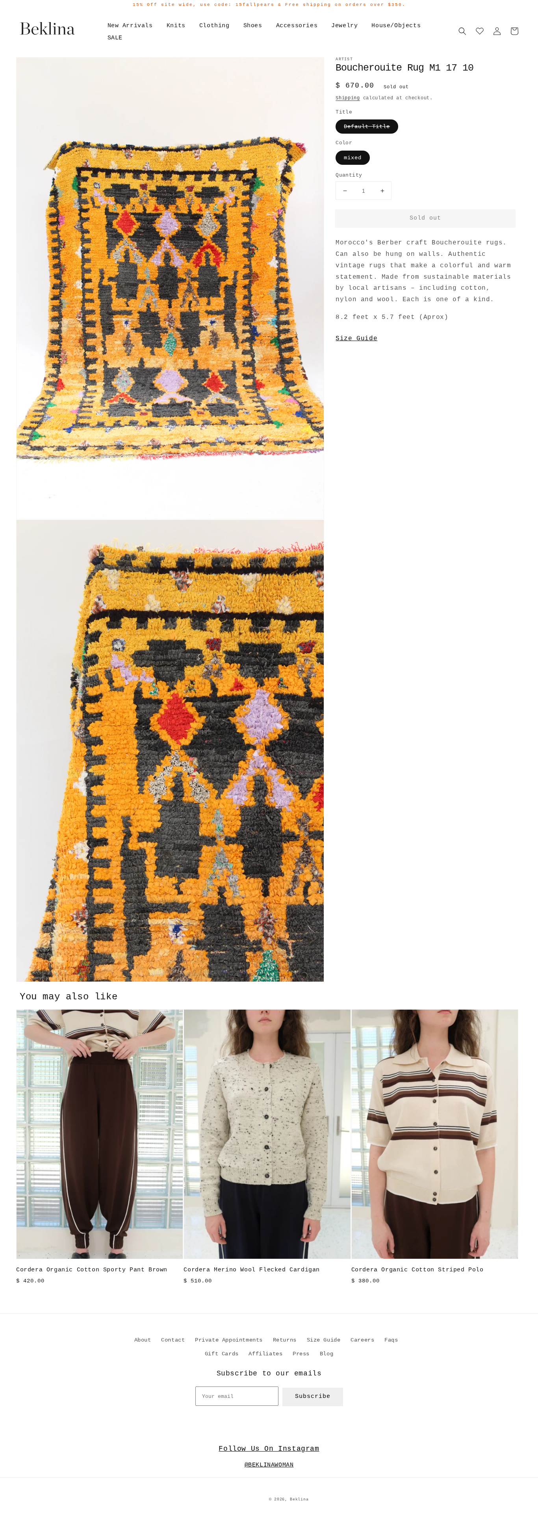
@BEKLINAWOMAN (269, 1465)
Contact (173, 1340)
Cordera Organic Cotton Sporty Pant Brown (91, 1270)
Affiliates (265, 1354)
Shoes (252, 25)
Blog (326, 1354)
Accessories (297, 25)
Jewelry (344, 25)
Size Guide (356, 338)
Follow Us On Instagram (269, 1449)
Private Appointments (229, 1340)
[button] (462, 31)
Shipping (348, 98)
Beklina (299, 1499)
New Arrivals (130, 25)
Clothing (214, 25)
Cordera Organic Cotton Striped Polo (417, 1270)
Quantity (349, 175)
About (142, 1340)
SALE (115, 38)
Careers (362, 1340)
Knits (176, 25)
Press (301, 1354)
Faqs (391, 1340)
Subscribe (312, 1396)
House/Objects (396, 25)
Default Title (367, 126)
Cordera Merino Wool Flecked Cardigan (252, 1270)
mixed (353, 158)
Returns (285, 1340)
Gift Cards (222, 1354)
